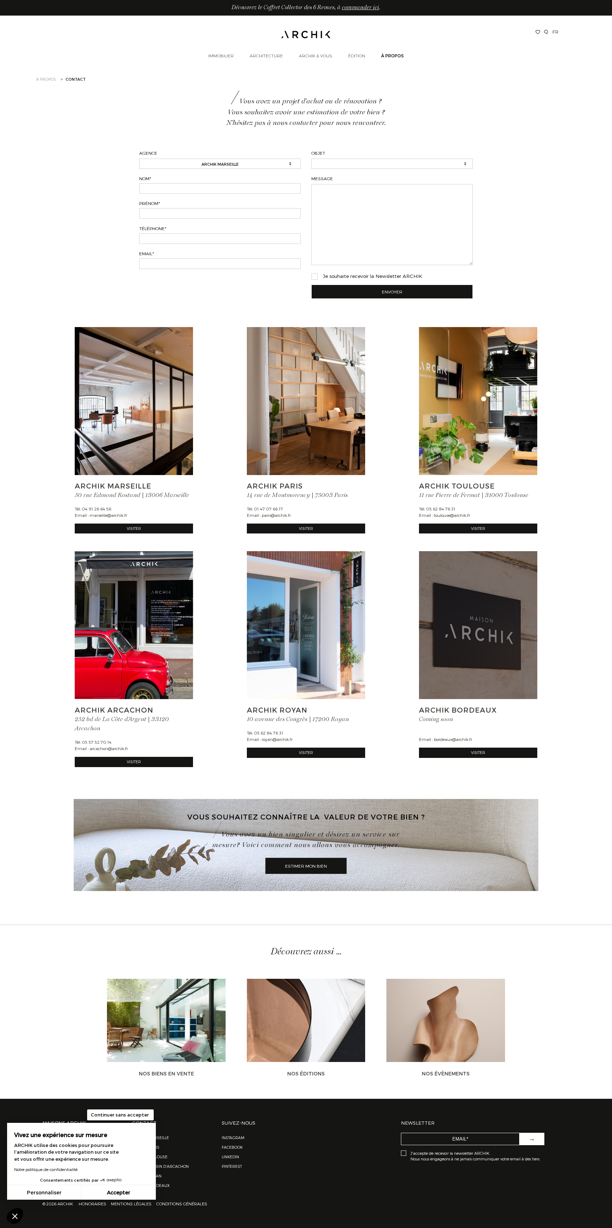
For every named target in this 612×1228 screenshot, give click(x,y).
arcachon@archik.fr (109, 748)
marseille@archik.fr (108, 515)
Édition (356, 55)
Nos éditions (306, 1073)
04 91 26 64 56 (96, 508)
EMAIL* (146, 253)
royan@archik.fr (277, 739)
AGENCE (148, 152)
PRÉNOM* (149, 203)
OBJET (318, 152)
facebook (232, 1147)
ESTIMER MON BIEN (306, 865)
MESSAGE (322, 178)
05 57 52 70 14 (97, 741)
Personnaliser (44, 1192)
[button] (14, 1215)
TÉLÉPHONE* (152, 228)
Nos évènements (446, 1073)
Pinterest (232, 1166)
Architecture (266, 55)
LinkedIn (230, 1156)
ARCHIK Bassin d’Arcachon (160, 1166)
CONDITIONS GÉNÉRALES (181, 1203)
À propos (392, 55)
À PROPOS (46, 79)
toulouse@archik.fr (452, 515)
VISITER (134, 528)
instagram (233, 1137)
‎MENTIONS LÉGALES (131, 1203)
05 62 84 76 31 (440, 508)
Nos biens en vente (166, 1073)
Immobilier (221, 55)
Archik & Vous (315, 55)
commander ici (360, 8)
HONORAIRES (93, 1203)
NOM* (145, 178)
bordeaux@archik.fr (453, 739)
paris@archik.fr (276, 515)
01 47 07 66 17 (268, 508)
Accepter (118, 1192)
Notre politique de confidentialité (46, 1169)
